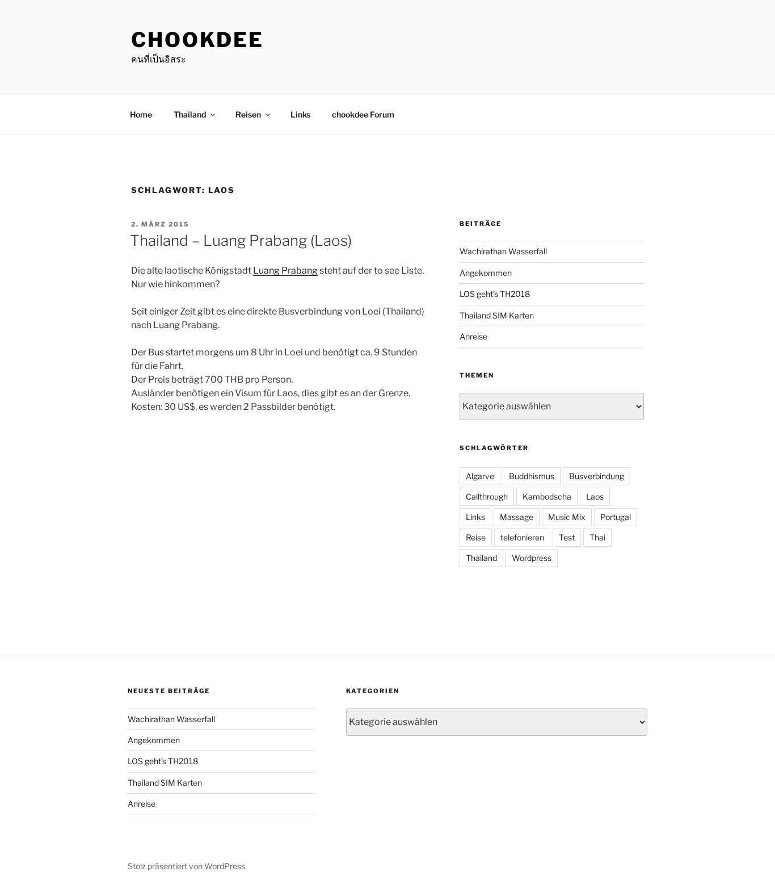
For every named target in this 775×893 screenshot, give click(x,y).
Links (300, 114)
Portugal (615, 517)
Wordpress (531, 558)
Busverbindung (596, 476)
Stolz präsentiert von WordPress (186, 866)
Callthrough (487, 496)
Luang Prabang (285, 270)
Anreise (473, 336)
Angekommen (486, 273)
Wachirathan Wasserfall (503, 251)
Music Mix (567, 517)
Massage (516, 517)
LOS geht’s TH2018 (495, 294)
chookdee (197, 39)
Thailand (190, 114)
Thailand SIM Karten (497, 315)
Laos (595, 496)
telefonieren (522, 537)
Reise (476, 537)
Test (567, 537)
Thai (597, 537)
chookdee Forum (363, 114)
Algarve (480, 476)
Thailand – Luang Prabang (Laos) (241, 240)
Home (141, 114)
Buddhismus (531, 476)
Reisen (248, 114)
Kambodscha (547, 496)
